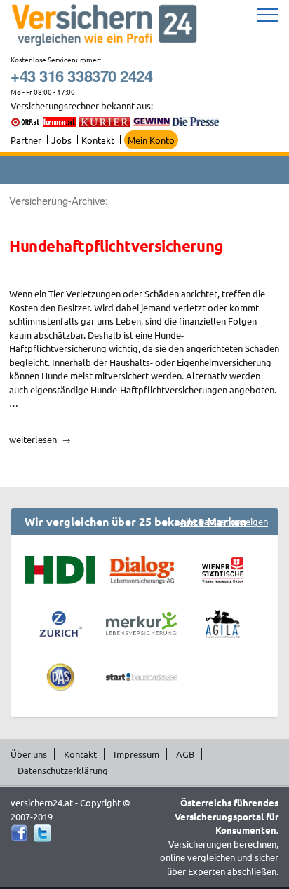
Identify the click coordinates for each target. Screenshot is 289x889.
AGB (185, 754)
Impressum (136, 754)
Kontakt (97, 140)
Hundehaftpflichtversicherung (116, 245)
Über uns (29, 754)
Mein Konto (151, 140)
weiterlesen (40, 439)
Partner (26, 140)
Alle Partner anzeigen (224, 521)
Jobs (61, 140)
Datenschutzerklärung (63, 770)
